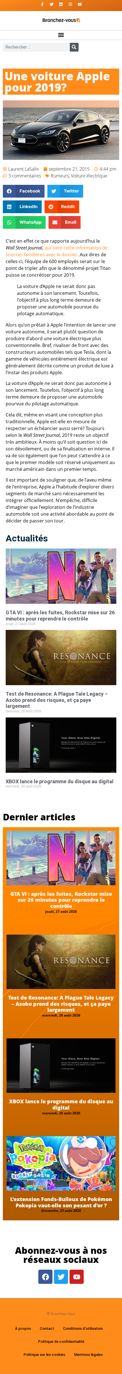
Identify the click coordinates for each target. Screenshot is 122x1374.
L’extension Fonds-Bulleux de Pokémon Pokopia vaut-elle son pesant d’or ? (61, 1202)
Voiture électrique (89, 176)
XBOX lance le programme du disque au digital (59, 781)
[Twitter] (52, 4)
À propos (23, 1328)
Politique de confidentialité (61, 1341)
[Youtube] (80, 4)
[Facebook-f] (42, 4)
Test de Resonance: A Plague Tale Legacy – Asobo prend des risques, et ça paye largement (57, 700)
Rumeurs (60, 176)
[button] (61, 35)
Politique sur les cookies (44, 1354)
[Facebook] (45, 1277)
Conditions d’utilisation (83, 1328)
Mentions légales (88, 1354)
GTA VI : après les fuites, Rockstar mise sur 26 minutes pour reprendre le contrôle (60, 615)
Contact (47, 1328)
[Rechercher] (74, 47)
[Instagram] (70, 4)
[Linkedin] (61, 4)
